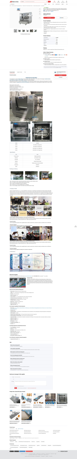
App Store (11, 451)
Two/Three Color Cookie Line (56, 430)
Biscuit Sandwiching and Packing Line (14, 433)
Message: (13, 381)
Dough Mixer (42, 5)
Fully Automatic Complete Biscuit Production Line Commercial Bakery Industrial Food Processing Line (37, 405)
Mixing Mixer (49, 445)
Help (53, 4)
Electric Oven (11, 441)
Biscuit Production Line (43, 307)
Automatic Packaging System (42, 433)
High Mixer (38, 445)
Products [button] (22, 1)
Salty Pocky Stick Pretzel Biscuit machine (43, 431)
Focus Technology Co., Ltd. (33, 456)
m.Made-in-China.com (40, 454)
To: (13, 379)
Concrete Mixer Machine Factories (14, 445)
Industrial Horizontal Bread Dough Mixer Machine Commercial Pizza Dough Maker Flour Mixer (62, 405)
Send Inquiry (49, 17)
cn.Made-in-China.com (46, 454)
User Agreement (43, 456)
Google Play (16, 451)
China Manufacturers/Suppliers (32, 453)
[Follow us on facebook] (61, 451)
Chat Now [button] (62, 17)
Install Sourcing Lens (29, 451)
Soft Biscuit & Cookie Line (41, 430)
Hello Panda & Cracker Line (27, 430)
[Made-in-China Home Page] (14, 1)
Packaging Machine (37, 307)
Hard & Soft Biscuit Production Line (14, 430)
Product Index (52, 453)
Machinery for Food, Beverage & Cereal (27, 5)
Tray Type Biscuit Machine (56, 431)
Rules (67, 4)
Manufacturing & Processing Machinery (17, 5)
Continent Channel (48, 453)
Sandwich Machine (22, 307)
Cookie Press (33, 441)
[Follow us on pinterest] (65, 451)
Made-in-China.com (35, 454)
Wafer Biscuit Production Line (27, 433)
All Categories (12, 4)
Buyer (49, 4)
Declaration (47, 456)
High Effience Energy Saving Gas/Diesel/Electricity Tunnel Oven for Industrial (14, 405)
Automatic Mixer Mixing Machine (57, 445)
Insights (55, 453)
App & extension (58, 4)
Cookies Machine (31, 307)
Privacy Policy (50, 456)
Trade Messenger (22, 451)
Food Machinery (27, 307)
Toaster (16, 441)
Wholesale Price (43, 453)
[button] (58, 2)
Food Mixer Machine (43, 445)
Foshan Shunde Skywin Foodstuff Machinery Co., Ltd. (52, 10)
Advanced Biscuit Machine (27, 431)
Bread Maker (42, 441)
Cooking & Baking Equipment (36, 5)
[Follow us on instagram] (63, 451)
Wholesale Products (38, 453)
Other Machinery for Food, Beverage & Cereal (24, 441)
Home (10, 5)
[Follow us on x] (62, 451)
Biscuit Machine (17, 307)
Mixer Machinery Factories (32, 445)
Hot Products (22, 453)
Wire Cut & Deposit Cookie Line (13, 431)
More (10, 448)
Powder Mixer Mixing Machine (23, 447)
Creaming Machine (14, 308)
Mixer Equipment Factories (23, 445)
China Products (26, 453)
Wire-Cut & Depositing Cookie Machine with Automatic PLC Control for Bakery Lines (50, 405)
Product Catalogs (21, 428)
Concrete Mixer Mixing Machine (14, 447)
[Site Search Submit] (49, 1)
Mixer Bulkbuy (30, 447)
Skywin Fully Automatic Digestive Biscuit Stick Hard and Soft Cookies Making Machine (26, 422)
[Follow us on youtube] (64, 451)
